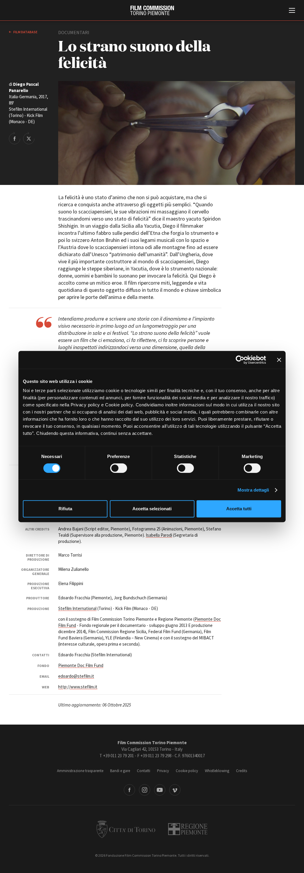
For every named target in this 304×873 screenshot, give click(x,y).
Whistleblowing (217, 770)
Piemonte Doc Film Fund (80, 665)
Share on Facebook (14, 138)
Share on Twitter (28, 138)
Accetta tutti (238, 508)
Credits (241, 770)
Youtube (159, 790)
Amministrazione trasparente (80, 770)
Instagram (144, 790)
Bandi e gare (120, 770)
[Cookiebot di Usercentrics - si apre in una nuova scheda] (240, 359)
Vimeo (174, 790)
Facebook (129, 790)
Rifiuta (65, 508)
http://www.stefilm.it (77, 687)
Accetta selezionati (152, 508)
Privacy (163, 770)
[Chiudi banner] (279, 360)
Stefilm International (77, 608)
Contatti (143, 770)
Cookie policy (187, 770)
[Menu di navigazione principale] (292, 11)
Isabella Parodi (159, 535)
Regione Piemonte (188, 829)
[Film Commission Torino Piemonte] (152, 10)
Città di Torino (125, 829)
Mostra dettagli (253, 489)
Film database (25, 32)
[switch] (118, 468)
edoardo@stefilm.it (76, 676)
